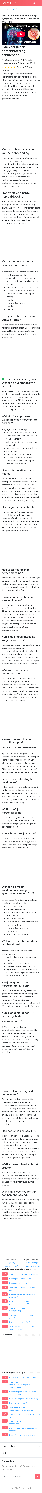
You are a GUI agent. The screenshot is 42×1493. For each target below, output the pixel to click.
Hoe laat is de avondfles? (19, 1322)
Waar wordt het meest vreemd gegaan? (22, 1316)
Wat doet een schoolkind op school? (24, 1274)
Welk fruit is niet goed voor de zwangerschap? (21, 1309)
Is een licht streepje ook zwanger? (23, 1435)
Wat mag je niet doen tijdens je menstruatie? (22, 1422)
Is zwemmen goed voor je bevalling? (24, 1398)
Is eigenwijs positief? (18, 1403)
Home (4, 9)
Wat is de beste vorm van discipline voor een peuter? (23, 1327)
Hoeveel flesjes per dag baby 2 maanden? (22, 1295)
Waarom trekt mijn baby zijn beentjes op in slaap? (24, 1415)
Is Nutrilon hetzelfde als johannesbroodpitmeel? (19, 1302)
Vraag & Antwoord (16, 9)
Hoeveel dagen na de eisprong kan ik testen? (24, 1429)
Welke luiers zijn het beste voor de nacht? (23, 1288)
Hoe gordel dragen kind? (19, 1283)
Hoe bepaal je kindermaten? (20, 1278)
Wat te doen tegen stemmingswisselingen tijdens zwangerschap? (21, 1385)
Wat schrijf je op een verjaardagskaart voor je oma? (21, 1408)
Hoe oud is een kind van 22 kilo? (22, 1378)
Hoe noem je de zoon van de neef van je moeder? (23, 1393)
